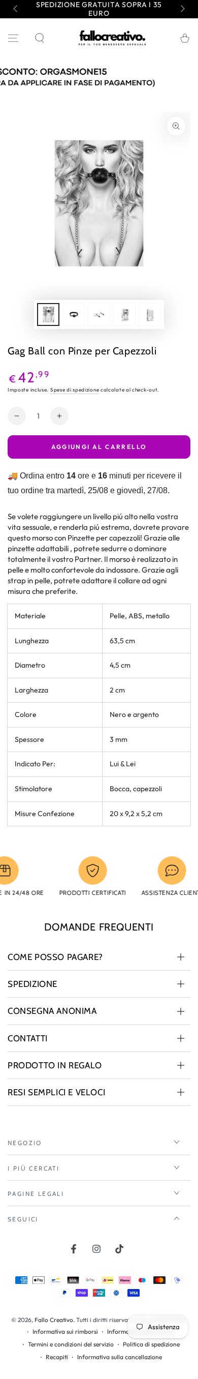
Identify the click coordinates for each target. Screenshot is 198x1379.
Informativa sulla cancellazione (119, 1357)
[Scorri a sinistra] (16, 9)
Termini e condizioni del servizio (71, 1344)
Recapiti (57, 1357)
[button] (39, 38)
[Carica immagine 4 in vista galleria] (124, 314)
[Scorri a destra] (181, 9)
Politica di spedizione (151, 1344)
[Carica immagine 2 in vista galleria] (73, 314)
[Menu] (13, 38)
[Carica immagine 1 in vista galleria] (48, 314)
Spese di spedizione (74, 389)
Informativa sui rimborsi (65, 1331)
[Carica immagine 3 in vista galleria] (99, 314)
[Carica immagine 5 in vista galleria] (150, 314)
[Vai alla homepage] (112, 38)
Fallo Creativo (54, 1320)
